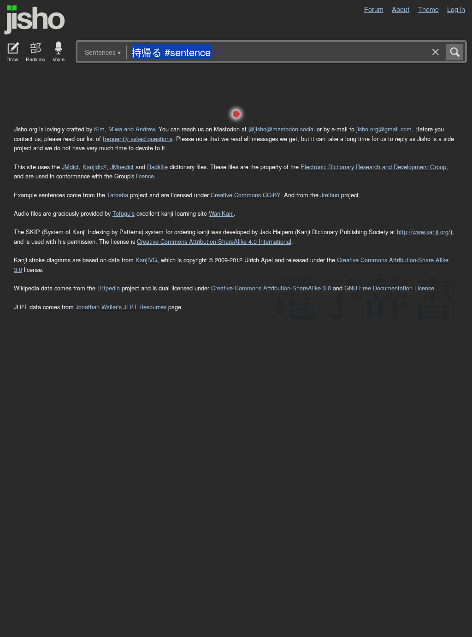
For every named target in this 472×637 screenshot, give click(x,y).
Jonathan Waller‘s (99, 306)
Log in (456, 9)
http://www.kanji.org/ (423, 231)
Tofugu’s (123, 213)
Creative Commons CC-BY (245, 194)
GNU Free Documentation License (389, 287)
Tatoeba (117, 194)
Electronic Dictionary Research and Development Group (373, 166)
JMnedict (122, 166)
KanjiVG (146, 259)
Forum (374, 9)
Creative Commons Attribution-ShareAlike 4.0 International (214, 241)
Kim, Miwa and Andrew (124, 128)
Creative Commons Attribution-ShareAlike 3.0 (271, 287)
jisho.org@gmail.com (384, 128)
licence (145, 175)
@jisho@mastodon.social (281, 128)
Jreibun (329, 194)
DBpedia (108, 287)
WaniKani (221, 213)
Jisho (34, 20)
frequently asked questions (137, 138)
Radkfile (157, 166)
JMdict (70, 166)
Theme (428, 9)
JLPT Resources (145, 306)
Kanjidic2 (94, 166)
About (400, 9)
